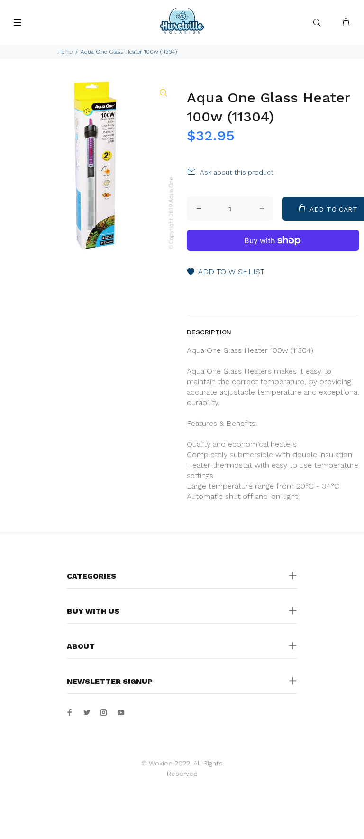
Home (65, 51)
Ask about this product (236, 172)
